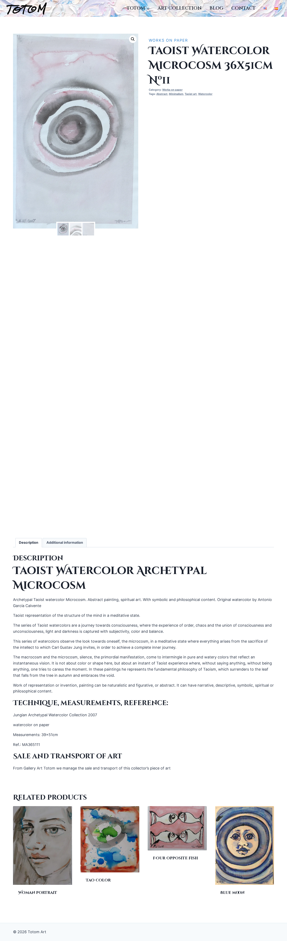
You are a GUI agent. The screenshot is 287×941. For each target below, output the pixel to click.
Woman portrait (37, 892)
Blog (216, 8)
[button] (133, 39)
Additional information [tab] (64, 542)
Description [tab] (28, 542)
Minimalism (176, 94)
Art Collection (180, 8)
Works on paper (168, 40)
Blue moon (232, 892)
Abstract (161, 94)
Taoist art (191, 94)
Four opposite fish (175, 858)
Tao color (98, 880)
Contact (243, 8)
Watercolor (205, 94)
